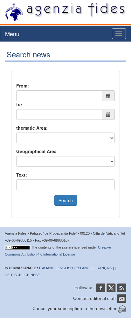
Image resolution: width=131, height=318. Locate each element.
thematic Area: (32, 128)
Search (66, 200)
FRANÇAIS (103, 268)
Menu (12, 33)
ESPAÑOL (84, 268)
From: (22, 85)
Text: (21, 175)
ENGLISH (65, 268)
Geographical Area (36, 151)
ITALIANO (47, 268)
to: (19, 104)
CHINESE (32, 275)
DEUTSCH (13, 275)
